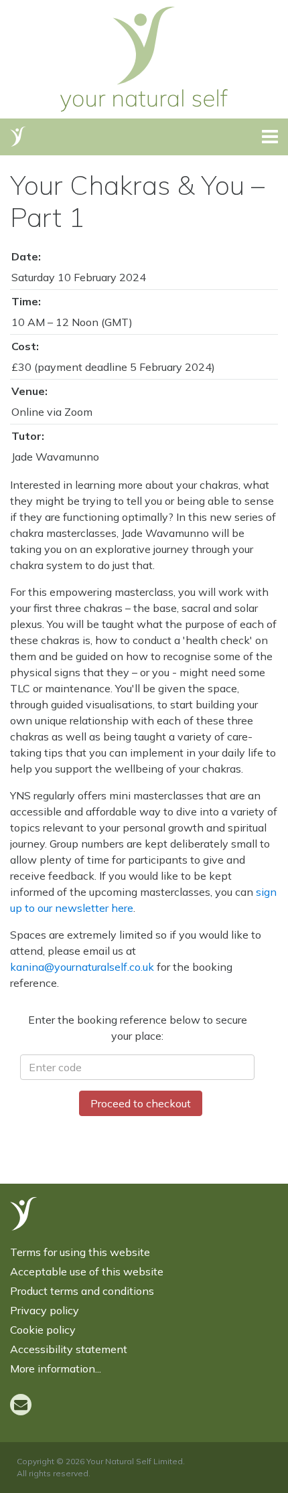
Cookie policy (43, 1329)
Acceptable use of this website (86, 1271)
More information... (55, 1368)
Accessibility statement (68, 1349)
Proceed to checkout (140, 1103)
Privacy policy (44, 1310)
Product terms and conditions (82, 1291)
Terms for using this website (80, 1252)
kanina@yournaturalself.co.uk (82, 966)
